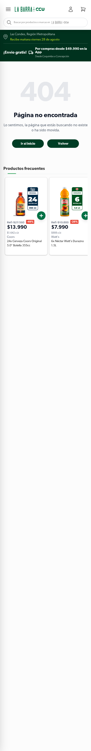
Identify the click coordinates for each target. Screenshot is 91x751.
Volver (63, 143)
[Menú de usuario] (71, 9)
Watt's (55, 237)
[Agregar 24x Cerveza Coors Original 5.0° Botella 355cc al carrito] (41, 215)
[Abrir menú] (9, 9)
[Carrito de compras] (83, 9)
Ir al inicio (28, 143)
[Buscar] (8, 22)
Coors (11, 237)
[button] (29, 9)
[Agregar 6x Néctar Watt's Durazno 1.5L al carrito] (85, 215)
